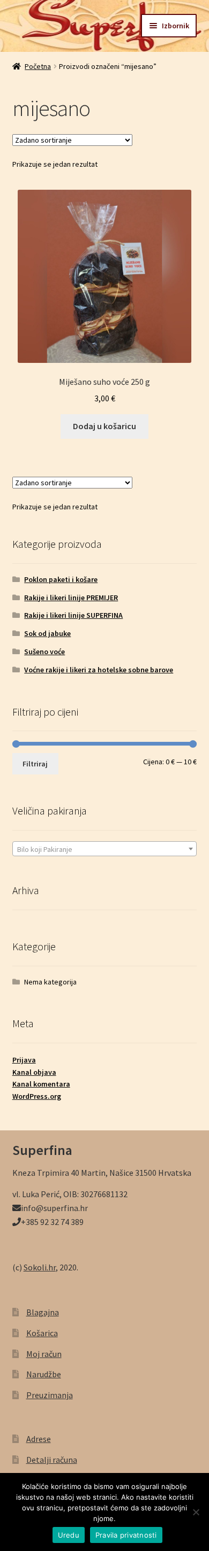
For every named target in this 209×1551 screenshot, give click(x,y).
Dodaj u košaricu (104, 426)
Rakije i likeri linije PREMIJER (71, 597)
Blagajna (42, 1312)
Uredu (68, 1535)
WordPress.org (36, 1096)
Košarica (42, 1333)
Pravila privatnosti (126, 1535)
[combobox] (104, 848)
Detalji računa (51, 1459)
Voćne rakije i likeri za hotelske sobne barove (98, 669)
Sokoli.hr (40, 1267)
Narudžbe (43, 1374)
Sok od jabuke (47, 633)
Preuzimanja (49, 1395)
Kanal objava (34, 1072)
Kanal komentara (41, 1084)
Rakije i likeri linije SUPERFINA (73, 615)
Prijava (24, 1060)
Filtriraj (35, 764)
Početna (38, 66)
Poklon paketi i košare (61, 579)
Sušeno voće (44, 651)
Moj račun (44, 1353)
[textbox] (105, 849)
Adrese (38, 1438)
